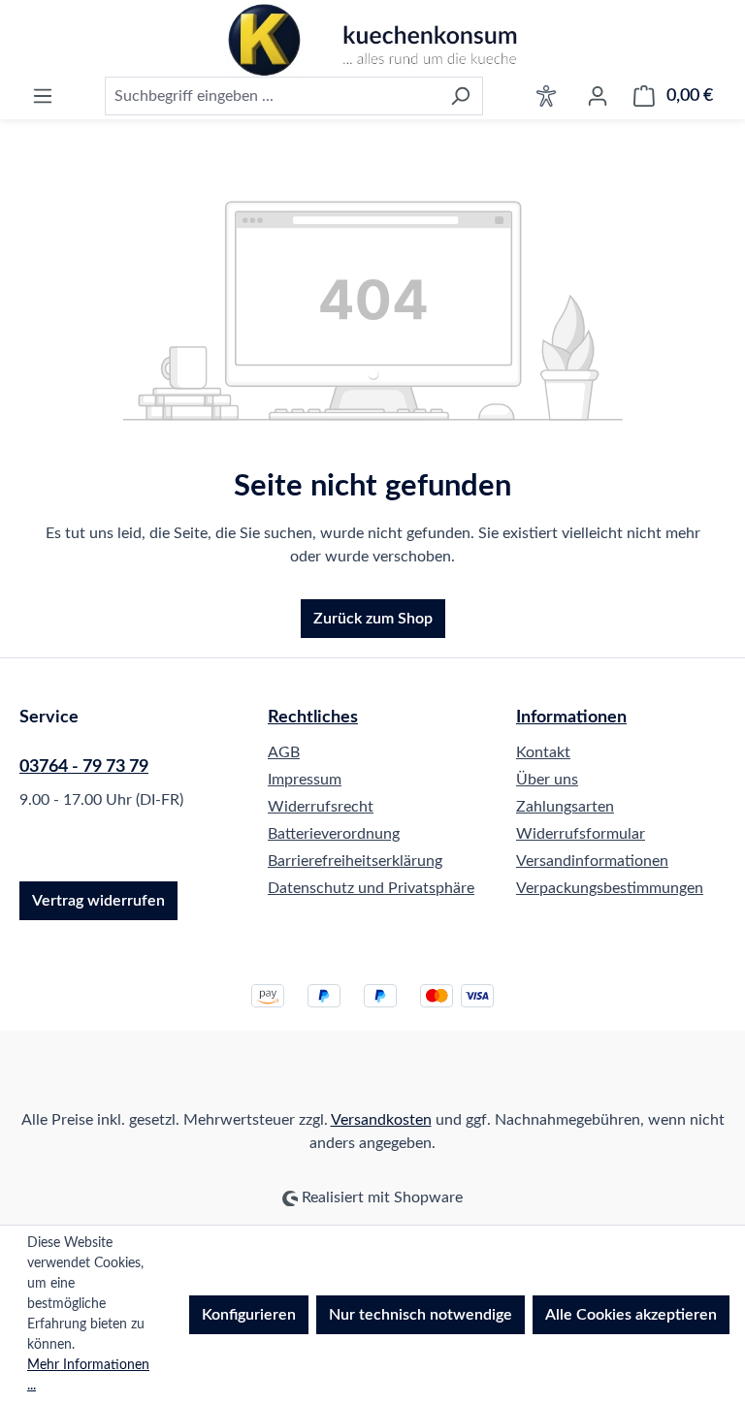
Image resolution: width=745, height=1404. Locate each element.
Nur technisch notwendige (420, 1315)
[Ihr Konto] (597, 96)
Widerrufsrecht (320, 806)
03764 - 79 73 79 (83, 767)
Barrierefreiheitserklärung (355, 861)
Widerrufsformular (580, 834)
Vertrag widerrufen (98, 901)
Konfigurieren (249, 1315)
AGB (284, 752)
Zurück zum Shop (373, 618)
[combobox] (271, 96)
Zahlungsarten (565, 806)
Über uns (547, 779)
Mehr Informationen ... (88, 1375)
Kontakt (543, 752)
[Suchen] (460, 96)
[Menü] (42, 96)
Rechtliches (313, 717)
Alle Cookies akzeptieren (631, 1315)
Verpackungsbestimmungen (609, 888)
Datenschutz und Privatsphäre (371, 888)
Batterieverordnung (334, 834)
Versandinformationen (592, 861)
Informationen (571, 717)
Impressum (304, 779)
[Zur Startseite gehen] (372, 40)
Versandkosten (381, 1120)
